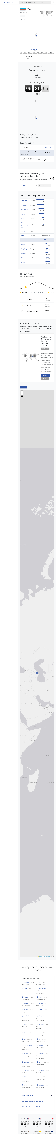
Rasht (39, 1009)
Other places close (27, 1095)
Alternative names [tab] (34, 387)
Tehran (25, 1054)
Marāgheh (40, 1016)
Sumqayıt (25, 982)
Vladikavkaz (26, 1016)
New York (24, 1119)
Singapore (23, 253)
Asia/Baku (48, 147)
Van (38, 1033)
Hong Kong (24, 249)
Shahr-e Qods (27, 1045)
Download (45, 375)
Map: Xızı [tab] (23, 387)
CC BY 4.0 (45, 348)
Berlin (22, 222)
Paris (22, 226)
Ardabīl (25, 997)
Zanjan (25, 1024)
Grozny (39, 1003)
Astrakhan (40, 1054)
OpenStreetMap (47, 956)
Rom (22, 227)
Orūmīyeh (40, 1024)
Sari (24, 1039)
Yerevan (25, 1003)
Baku (38, 982)
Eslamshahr (26, 1062)
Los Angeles (24, 200)
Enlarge (45, 378)
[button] (22, 392)
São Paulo (23, 214)
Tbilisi (39, 997)
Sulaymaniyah (26, 1077)
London (23, 218)
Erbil (38, 1077)
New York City (24, 209)
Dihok (24, 1085)
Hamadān (40, 1085)
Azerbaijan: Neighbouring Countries (32, 1101)
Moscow (23, 231)
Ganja (24, 988)
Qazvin (25, 1033)
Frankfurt (23, 224)
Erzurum (39, 1062)
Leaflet (40, 956)
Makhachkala (41, 988)
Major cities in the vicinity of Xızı (31, 978)
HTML (37, 101)
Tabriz (25, 1009)
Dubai (22, 235)
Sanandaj (40, 1070)
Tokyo (22, 258)
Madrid (26, 226)
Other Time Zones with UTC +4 (31, 1107)
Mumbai (23, 244)
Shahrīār (39, 1045)
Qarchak (25, 1070)
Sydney (23, 262)
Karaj (38, 1039)
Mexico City (24, 205)
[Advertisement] (37, 34)
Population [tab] (45, 387)
